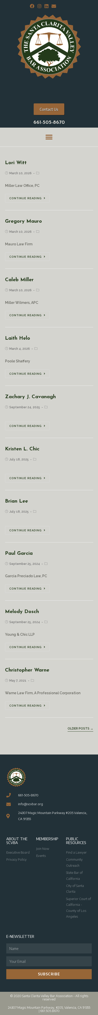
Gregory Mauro (23, 221)
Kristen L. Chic (22, 449)
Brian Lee (16, 501)
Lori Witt (16, 162)
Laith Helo (17, 338)
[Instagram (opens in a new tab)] (39, 6)
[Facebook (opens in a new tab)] (32, 6)
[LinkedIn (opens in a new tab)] (46, 6)
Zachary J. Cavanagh (30, 396)
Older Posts (80, 728)
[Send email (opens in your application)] (53, 6)
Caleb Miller (19, 279)
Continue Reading (25, 198)
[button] (49, 137)
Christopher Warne (27, 670)
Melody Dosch (22, 611)
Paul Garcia (19, 553)
